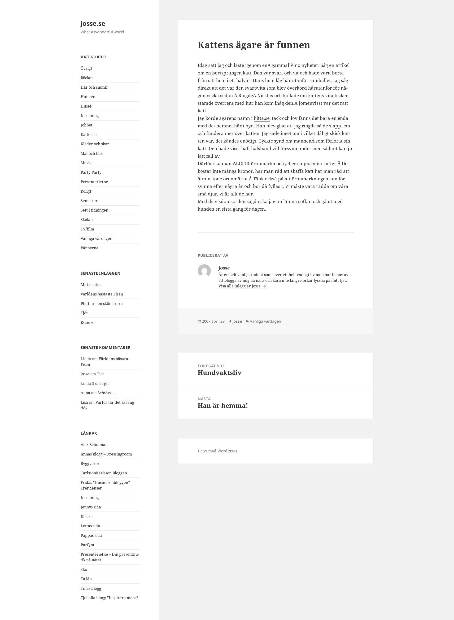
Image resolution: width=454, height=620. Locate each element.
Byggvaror (90, 463)
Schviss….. (107, 392)
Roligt (86, 191)
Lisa (84, 402)
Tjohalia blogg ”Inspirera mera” (109, 597)
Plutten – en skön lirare (102, 303)
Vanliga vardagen (96, 238)
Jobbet (86, 125)
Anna (85, 392)
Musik (86, 162)
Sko (84, 569)
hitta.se (262, 118)
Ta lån (86, 578)
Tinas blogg (91, 588)
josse (85, 374)
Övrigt (86, 68)
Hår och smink (94, 87)
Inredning (90, 115)
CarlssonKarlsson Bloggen (104, 473)
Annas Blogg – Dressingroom (106, 454)
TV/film (87, 229)
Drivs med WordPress (217, 451)
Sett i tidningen (94, 210)
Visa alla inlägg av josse (240, 286)
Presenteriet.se (94, 181)
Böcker (87, 77)
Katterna (89, 134)
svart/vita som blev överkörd (276, 88)
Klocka (87, 516)
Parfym (87, 544)
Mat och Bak (92, 153)
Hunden (88, 96)
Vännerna (89, 248)
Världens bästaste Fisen (102, 294)
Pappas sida (91, 535)
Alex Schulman (94, 444)
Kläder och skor (95, 144)
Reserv (87, 322)
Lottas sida (90, 526)
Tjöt (84, 313)
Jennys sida (91, 507)
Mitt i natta (91, 284)
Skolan (87, 219)
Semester (89, 200)
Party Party (91, 172)
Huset (86, 106)
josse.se (93, 23)
